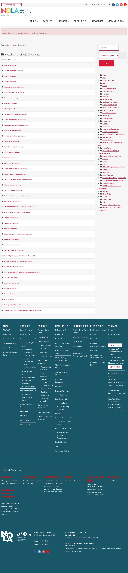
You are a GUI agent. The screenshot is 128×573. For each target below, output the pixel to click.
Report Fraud (114, 477)
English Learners (30, 387)
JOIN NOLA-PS (80, 326)
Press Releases (13, 147)
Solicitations (12, 185)
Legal (10, 76)
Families (11, 223)
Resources (12, 152)
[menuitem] (34, 21)
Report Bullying (25, 420)
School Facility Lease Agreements (45, 418)
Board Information (14, 136)
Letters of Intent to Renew (29, 354)
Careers (10, 158)
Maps (10, 65)
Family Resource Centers (26, 405)
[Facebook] (113, 4)
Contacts (11, 98)
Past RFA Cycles (46, 356)
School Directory (26, 330)
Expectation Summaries (16, 125)
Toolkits (44, 392)
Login (108, 4)
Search (86, 4)
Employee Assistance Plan (97, 363)
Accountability (13, 130)
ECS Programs (13, 109)
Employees (12, 245)
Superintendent (8, 339)
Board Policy (12, 201)
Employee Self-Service (98, 330)
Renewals (58, 387)
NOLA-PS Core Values (80, 337)
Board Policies (30, 477)
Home (10, 228)
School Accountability (27, 347)
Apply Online (77, 342)
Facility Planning (13, 71)
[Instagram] (121, 4)
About (10, 288)
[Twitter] (117, 4)
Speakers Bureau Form (64, 423)
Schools (11, 218)
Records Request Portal (95, 478)
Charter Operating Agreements (19, 256)
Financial (11, 141)
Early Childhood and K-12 (46, 347)
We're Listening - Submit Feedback (61, 359)
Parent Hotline (25, 425)
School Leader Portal (15, 174)
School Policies (13, 190)
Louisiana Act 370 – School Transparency (22, 310)
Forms (10, 81)
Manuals (10, 103)
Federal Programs (44, 412)
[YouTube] (125, 4)
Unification (12, 163)
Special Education (30, 368)
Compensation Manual (78, 347)
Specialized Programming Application (44, 398)
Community (12, 294)
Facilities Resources (43, 380)
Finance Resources (43, 374)
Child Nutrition (25, 416)
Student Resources (27, 391)
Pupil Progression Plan (28, 361)
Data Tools (59, 334)
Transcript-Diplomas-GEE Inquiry (27, 397)
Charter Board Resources (43, 406)
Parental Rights (29, 343)
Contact (112, 326)
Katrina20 (58, 339)
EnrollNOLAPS (51, 477)
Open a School (43, 352)
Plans (10, 60)
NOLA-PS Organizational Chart (18, 234)
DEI (9, 299)
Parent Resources (26, 339)
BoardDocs (6, 477)
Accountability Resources (17, 212)
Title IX (57, 446)
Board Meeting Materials (63, 408)
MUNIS (68, 477)
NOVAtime (94, 351)
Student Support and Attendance (46, 387)
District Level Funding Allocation (62, 344)
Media (57, 413)
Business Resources (62, 391)
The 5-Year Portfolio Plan (62, 366)
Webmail (93, 334)
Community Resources (15, 169)
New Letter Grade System (61, 352)
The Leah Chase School (43, 331)
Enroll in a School (26, 334)
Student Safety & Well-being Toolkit (61, 373)
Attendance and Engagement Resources (28, 380)
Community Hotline (62, 451)
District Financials (61, 428)
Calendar (92, 4)
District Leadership (9, 343)
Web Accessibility (114, 334)
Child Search (24, 411)
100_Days (11, 277)
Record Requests (14, 92)
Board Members (14, 267)
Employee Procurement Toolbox (98, 344)
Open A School (13, 250)
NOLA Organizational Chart (10, 353)
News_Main (11, 283)
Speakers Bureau (61, 418)
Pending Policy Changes (16, 305)
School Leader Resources (43, 361)
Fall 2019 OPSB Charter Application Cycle (22, 207)
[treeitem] (104, 75)
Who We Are (7, 330)
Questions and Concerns (28, 372)
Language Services (14, 87)
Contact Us (101, 4)
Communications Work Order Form (96, 356)
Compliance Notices (15, 120)
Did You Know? (60, 330)
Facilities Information (15, 114)
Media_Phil (11, 239)
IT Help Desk (94, 339)
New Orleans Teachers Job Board (80, 354)
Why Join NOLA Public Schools (80, 331)
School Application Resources (18, 179)
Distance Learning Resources (18, 261)
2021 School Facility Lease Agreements (22, 272)
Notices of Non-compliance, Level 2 (20, 196)
